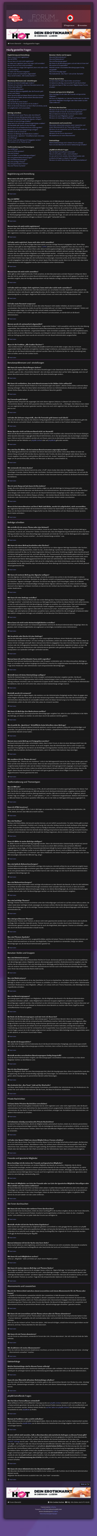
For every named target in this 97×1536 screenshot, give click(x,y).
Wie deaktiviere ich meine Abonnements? (62, 135)
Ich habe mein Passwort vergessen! (19, 72)
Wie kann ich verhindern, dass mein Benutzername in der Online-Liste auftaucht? (26, 86)
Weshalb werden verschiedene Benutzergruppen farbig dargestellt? (66, 68)
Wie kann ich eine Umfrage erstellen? (19, 121)
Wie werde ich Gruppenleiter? (58, 65)
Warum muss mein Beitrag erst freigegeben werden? (24, 140)
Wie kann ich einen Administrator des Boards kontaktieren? (68, 160)
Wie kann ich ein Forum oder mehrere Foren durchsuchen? (68, 110)
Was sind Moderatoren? (56, 59)
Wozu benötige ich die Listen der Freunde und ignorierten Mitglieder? (67, 95)
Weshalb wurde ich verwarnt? (17, 132)
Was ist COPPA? (12, 59)
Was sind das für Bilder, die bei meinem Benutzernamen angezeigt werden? (25, 98)
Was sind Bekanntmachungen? (17, 160)
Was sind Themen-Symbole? (16, 166)
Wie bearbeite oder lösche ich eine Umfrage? (22, 125)
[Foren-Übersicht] (40, 16)
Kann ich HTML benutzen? (16, 151)
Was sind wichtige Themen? (16, 162)
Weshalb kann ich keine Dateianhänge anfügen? (23, 130)
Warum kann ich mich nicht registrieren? (21, 61)
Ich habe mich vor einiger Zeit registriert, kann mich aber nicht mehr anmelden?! (27, 68)
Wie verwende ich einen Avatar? (18, 102)
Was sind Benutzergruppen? (58, 61)
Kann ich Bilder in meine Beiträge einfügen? (22, 155)
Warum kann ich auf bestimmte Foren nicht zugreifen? (25, 127)
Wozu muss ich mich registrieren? (18, 57)
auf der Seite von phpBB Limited (57, 1407)
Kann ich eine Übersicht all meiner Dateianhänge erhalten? (68, 145)
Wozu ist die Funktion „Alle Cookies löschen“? (22, 76)
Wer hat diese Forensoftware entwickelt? (62, 152)
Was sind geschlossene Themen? (18, 164)
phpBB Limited (36, 440)
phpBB (43, 1509)
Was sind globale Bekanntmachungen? (20, 157)
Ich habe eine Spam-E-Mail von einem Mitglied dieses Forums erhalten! (68, 86)
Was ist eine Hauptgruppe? (57, 72)
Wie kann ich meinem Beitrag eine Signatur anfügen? (25, 119)
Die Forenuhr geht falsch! (16, 89)
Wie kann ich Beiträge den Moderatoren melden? (23, 134)
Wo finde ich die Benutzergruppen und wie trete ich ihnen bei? (69, 63)
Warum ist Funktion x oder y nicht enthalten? (63, 154)
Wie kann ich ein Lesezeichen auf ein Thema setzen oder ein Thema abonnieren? (68, 130)
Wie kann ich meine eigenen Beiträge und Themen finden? (67, 118)
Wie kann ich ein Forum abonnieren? (61, 133)
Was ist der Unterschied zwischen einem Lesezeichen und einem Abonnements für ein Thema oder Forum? (67, 126)
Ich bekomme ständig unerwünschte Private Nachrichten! (67, 83)
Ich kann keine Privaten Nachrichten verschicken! (65, 81)
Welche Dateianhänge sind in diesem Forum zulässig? (66, 143)
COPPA (44, 247)
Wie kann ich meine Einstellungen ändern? (21, 83)
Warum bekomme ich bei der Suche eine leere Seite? (66, 114)
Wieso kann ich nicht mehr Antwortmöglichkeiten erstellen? (26, 123)
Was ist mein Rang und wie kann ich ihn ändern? (23, 104)
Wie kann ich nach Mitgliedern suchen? (61, 116)
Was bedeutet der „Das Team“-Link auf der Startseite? (66, 74)
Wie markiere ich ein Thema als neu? (19, 142)
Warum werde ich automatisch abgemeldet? (22, 74)
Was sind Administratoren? (57, 57)
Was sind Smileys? (13, 153)
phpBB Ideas (27, 1423)
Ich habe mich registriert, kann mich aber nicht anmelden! (26, 63)
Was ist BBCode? (13, 149)
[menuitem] (82, 25)
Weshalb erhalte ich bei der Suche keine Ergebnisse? (65, 112)
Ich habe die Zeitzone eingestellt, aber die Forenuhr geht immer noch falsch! (25, 92)
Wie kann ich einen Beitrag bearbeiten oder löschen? (24, 117)
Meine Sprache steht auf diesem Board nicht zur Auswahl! (26, 95)
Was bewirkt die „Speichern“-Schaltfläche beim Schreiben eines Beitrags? (26, 137)
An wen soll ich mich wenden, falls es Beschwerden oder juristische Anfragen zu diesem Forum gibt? (67, 157)
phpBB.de (51, 440)
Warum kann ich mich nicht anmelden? (20, 65)
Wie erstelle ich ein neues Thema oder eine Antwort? (24, 115)
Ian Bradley (53, 1507)
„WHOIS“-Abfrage (14, 1441)
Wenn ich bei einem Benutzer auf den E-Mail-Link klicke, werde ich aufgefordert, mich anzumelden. (27, 107)
